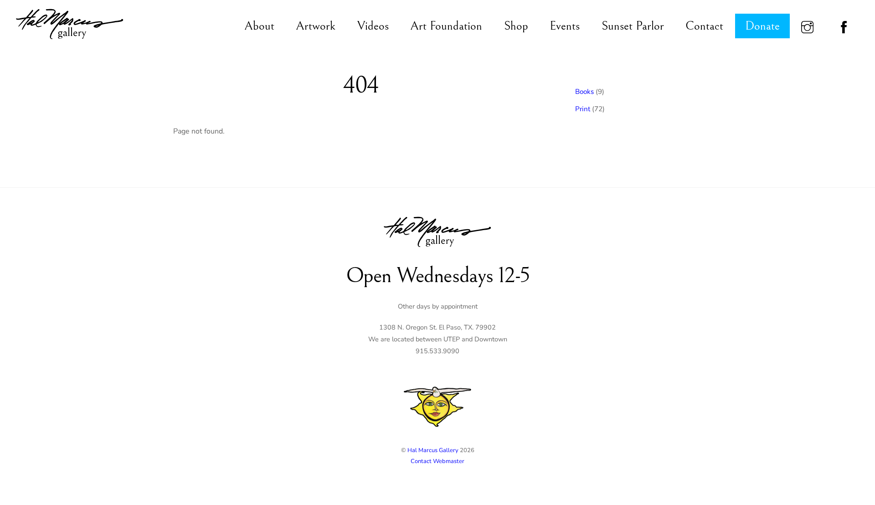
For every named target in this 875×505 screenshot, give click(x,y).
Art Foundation (446, 26)
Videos (373, 26)
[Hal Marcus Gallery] (70, 40)
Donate (762, 26)
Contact (704, 26)
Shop (516, 26)
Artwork (315, 26)
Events (565, 26)
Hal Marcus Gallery (432, 450)
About (259, 26)
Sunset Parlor (633, 26)
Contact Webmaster (437, 461)
